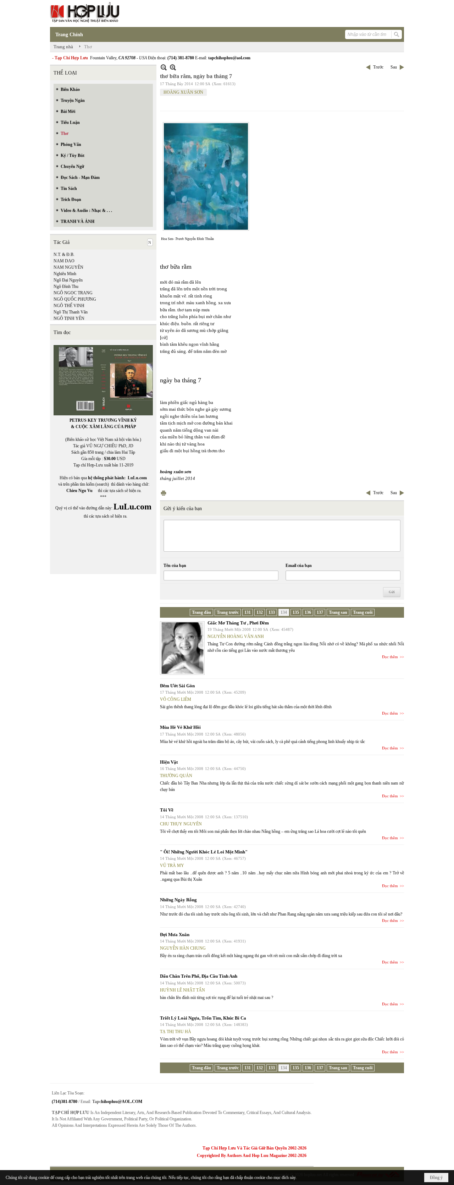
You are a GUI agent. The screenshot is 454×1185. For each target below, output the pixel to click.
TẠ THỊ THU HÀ (175, 1031)
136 (308, 612)
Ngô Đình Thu (66, 286)
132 (259, 612)
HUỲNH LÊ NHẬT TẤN (182, 990)
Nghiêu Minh (65, 273)
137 (320, 612)
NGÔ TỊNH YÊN (69, 318)
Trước (378, 67)
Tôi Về (166, 810)
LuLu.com (137, 477)
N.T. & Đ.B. (64, 254)
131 (247, 612)
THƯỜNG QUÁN (176, 775)
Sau (394, 67)
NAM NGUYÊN (68, 267)
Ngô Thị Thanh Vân (71, 312)
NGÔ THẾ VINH (69, 305)
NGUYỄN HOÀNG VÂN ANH (235, 636)
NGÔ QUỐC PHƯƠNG (75, 299)
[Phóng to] (173, 67)
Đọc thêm (390, 657)
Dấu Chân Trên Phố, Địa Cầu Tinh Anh (198, 976)
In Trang (163, 493)
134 (284, 612)
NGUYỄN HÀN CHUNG (183, 948)
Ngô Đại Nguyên (68, 280)
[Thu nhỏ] (163, 67)
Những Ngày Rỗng (178, 899)
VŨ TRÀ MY (172, 865)
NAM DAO (64, 260)
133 (271, 612)
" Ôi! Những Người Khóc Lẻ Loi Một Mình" (204, 851)
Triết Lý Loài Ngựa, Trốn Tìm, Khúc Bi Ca (203, 1018)
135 (296, 612)
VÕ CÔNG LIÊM (175, 699)
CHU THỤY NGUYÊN (181, 823)
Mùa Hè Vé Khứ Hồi (180, 727)
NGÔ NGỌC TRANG (73, 292)
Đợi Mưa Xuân (174, 934)
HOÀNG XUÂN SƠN (183, 92)
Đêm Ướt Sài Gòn (177, 685)
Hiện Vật (169, 762)
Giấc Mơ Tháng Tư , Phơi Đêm (238, 623)
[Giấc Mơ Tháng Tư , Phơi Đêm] (182, 648)
